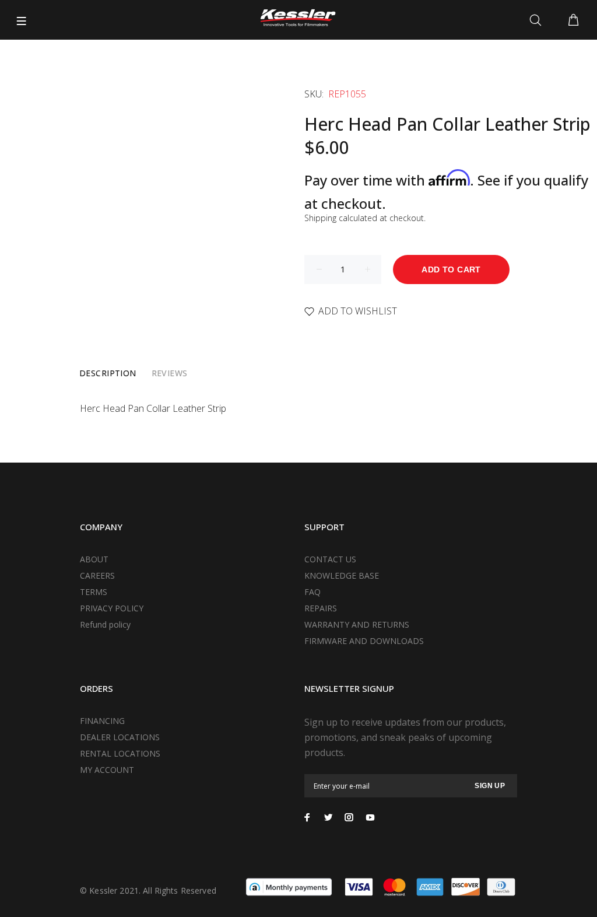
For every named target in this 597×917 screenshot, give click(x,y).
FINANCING (102, 720)
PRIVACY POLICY (111, 608)
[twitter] (328, 817)
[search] (537, 20)
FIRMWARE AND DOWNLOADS (364, 640)
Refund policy (105, 624)
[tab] (108, 373)
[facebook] (307, 817)
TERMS (93, 591)
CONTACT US (330, 559)
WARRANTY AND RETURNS (356, 624)
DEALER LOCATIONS (120, 737)
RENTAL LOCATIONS (120, 753)
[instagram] (349, 817)
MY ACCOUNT (107, 769)
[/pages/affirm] (288, 886)
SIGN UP (490, 786)
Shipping (320, 217)
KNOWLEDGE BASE (341, 575)
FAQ (312, 591)
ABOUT (94, 559)
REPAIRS (320, 608)
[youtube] (370, 817)
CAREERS (97, 575)
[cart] (573, 20)
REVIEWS (170, 373)
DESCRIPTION (107, 373)
